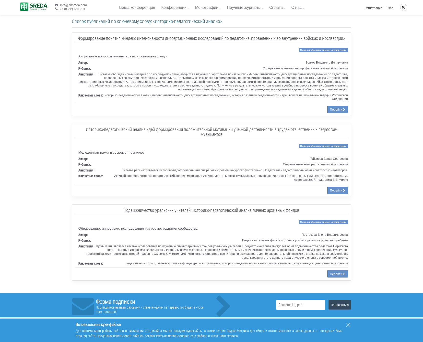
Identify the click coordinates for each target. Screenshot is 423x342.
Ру (403, 7)
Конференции (174, 7)
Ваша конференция (137, 7)
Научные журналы (244, 7)
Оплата (276, 7)
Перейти (336, 109)
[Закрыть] (348, 325)
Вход (390, 8)
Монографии (206, 7)
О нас (296, 7)
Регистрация (373, 8)
